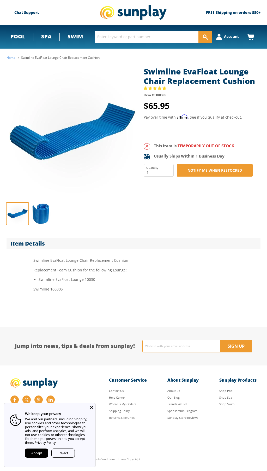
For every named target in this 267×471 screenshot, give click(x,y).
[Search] (205, 37)
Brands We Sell (177, 404)
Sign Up (236, 346)
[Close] (91, 407)
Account (231, 36)
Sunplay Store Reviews (182, 418)
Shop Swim (226, 404)
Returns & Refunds (122, 418)
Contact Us (116, 391)
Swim (75, 36)
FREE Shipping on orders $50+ (233, 12)
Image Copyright (129, 459)
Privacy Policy (45, 442)
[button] (155, 88)
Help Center (117, 397)
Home (11, 58)
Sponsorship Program (182, 411)
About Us (173, 391)
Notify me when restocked (214, 170)
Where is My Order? (122, 404)
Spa (46, 36)
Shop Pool (226, 391)
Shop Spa (225, 397)
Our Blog (173, 397)
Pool (17, 36)
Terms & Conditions (101, 459)
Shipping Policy (119, 411)
